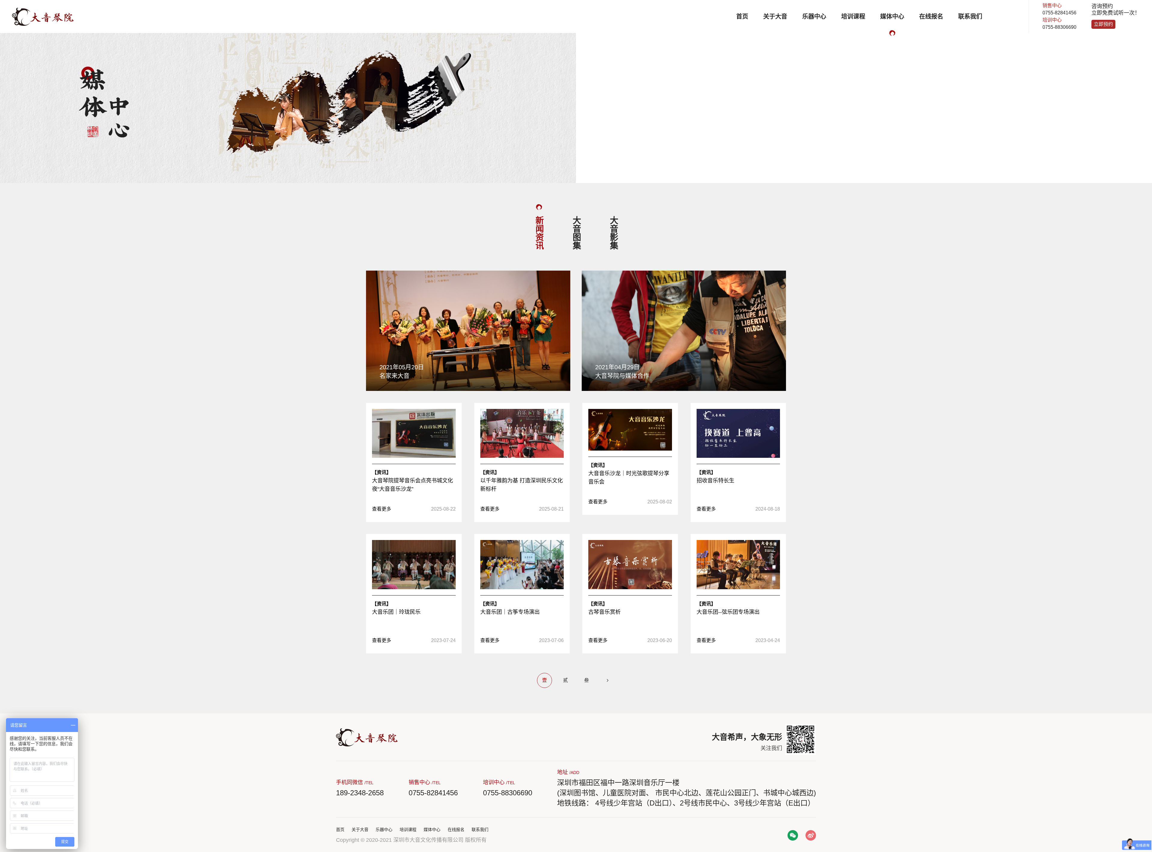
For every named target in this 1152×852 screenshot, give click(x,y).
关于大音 (775, 16)
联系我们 (970, 16)
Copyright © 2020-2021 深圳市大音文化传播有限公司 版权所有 (411, 840)
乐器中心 (814, 16)
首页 (742, 16)
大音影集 (613, 233)
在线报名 (931, 16)
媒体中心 (892, 16)
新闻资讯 (539, 233)
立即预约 (1103, 24)
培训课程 (853, 16)
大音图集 (576, 233)
